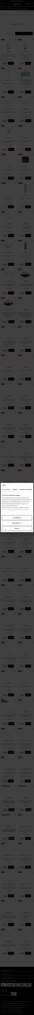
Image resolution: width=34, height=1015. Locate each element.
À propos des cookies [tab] (25, 489)
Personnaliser (16, 523)
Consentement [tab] (6, 489)
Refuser (17, 528)
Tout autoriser (17, 517)
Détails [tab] (15, 489)
